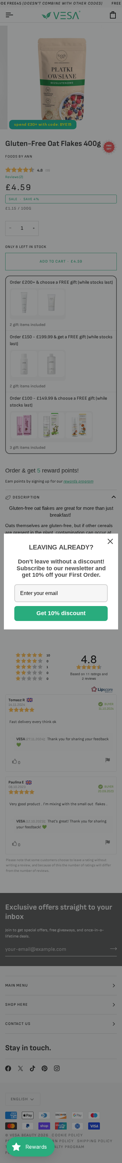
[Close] (110, 541)
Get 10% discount (61, 613)
